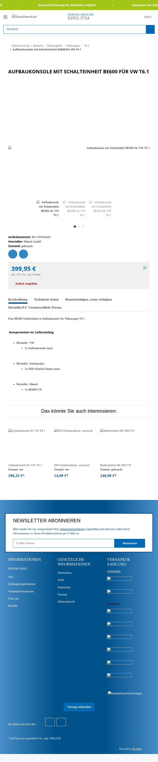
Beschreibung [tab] (17, 299)
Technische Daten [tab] (46, 299)
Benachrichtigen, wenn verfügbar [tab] (88, 299)
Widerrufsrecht (66, 601)
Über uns (13, 598)
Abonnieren (129, 543)
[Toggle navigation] (5, 15)
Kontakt (12, 605)
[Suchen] (150, 29)
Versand (36, 274)
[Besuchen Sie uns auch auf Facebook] (50, 722)
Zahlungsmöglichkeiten (21, 584)
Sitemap (62, 594)
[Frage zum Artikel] (23, 254)
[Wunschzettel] (128, 16)
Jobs (10, 576)
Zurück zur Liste (21, 45)
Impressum (64, 587)
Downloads (17, 568)
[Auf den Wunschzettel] (12, 254)
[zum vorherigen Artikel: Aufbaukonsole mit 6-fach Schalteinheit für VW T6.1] (136, 57)
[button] (119, 16)
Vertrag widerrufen (79, 707)
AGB (61, 579)
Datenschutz (65, 572)
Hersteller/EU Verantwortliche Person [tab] (34, 307)
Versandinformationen (21, 591)
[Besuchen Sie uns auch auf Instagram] (61, 722)
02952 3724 (78, 18)
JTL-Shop (137, 748)
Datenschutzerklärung (72, 529)
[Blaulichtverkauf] (24, 16)
